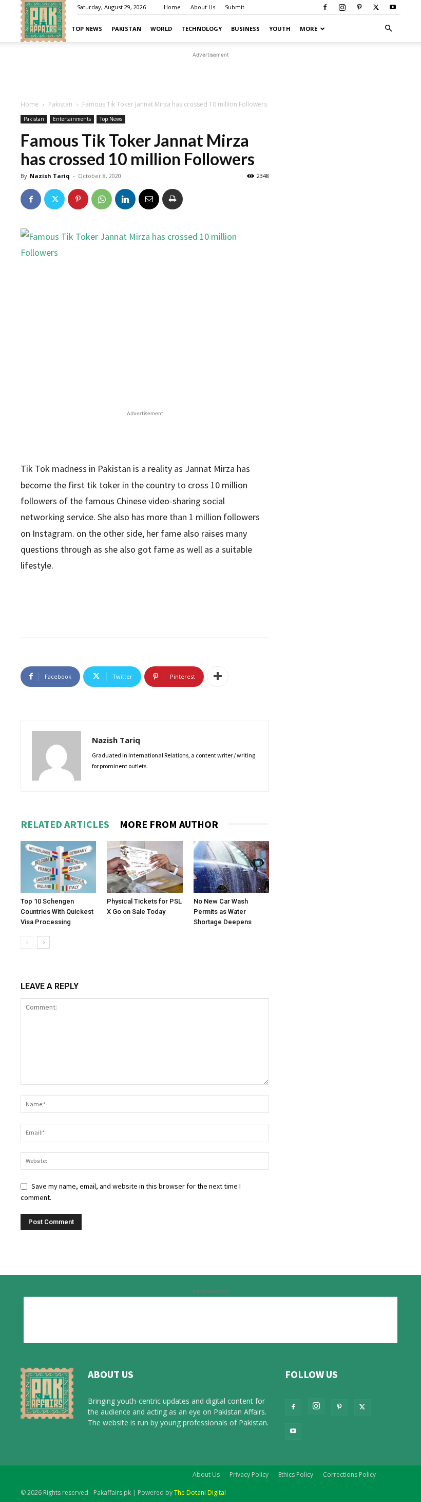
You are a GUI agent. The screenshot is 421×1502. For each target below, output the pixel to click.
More (308, 28)
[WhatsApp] (101, 199)
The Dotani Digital (200, 1492)
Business (245, 28)
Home (172, 7)
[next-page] (43, 942)
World (161, 28)
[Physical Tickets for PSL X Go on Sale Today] (144, 867)
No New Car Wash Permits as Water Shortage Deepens (223, 911)
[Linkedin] (125, 199)
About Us (202, 7)
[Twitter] (376, 7)
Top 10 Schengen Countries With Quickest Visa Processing (57, 911)
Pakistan (126, 28)
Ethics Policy (295, 1474)
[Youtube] (392, 7)
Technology (201, 28)
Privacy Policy (249, 1474)
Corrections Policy (349, 1474)
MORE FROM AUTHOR (169, 824)
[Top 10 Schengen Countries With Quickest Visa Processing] (58, 867)
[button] (388, 28)
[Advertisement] (210, 127)
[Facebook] (325, 7)
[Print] (172, 199)
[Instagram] (342, 7)
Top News (86, 28)
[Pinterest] (359, 7)
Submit (234, 7)
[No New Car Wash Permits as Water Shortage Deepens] (231, 867)
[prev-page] (27, 942)
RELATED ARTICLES (65, 824)
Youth (280, 28)
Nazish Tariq (116, 740)
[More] (217, 676)
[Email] (149, 199)
